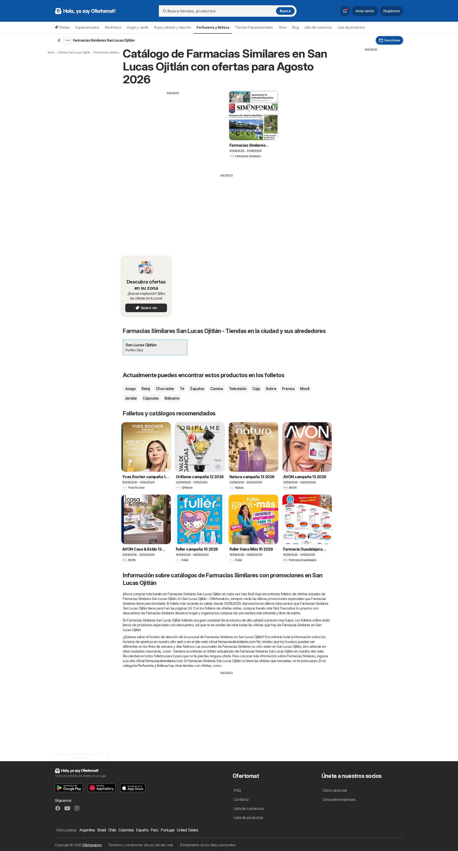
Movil (304, 388)
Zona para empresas (339, 799)
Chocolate (165, 388)
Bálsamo (172, 398)
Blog (295, 27)
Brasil (101, 830)
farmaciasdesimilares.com (236, 642)
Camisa (216, 388)
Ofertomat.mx (92, 845)
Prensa (288, 388)
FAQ (237, 790)
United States (187, 830)
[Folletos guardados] (345, 11)
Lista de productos (351, 27)
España (142, 830)
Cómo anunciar (335, 790)
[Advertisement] (173, 128)
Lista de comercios (318, 27)
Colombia (126, 830)
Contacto (241, 799)
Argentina (87, 830)
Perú (154, 830)
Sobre (271, 388)
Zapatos (197, 388)
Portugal (167, 830)
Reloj (145, 388)
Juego (130, 388)
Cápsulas (151, 398)
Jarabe (131, 398)
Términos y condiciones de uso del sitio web (140, 845)
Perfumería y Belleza (153, 666)
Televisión (238, 388)
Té (182, 388)
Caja (256, 388)
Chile (112, 830)
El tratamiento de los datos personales (208, 845)
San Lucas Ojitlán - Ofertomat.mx (205, 599)
